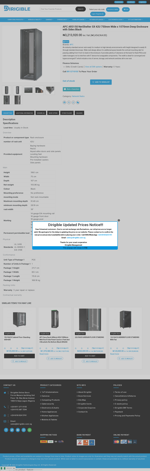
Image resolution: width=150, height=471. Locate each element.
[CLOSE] (119, 220)
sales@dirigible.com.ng (76, 238)
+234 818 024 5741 (105, 235)
